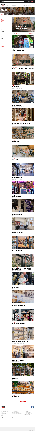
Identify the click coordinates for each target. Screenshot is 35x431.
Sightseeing (2, 419)
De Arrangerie (15, 287)
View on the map (31, 33)
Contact (2, 415)
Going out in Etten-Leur (15, 412)
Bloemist (2, 21)
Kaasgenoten (15, 396)
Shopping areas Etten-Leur (28, 413)
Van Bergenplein (3, 26)
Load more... (23, 401)
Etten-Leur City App (3, 413)
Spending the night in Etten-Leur (17, 413)
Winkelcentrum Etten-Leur (4, 27)
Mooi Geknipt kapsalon (17, 232)
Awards (2, 414)
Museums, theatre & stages (5, 420)
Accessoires (2, 19)
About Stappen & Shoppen (4, 411)
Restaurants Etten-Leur (15, 411)
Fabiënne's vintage (16, 196)
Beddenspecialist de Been (18, 305)
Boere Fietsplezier (16, 105)
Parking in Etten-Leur (27, 414)
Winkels (2, 14)
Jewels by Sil (15, 159)
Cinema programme (15, 420)
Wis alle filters (3, 46)
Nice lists (25, 421)
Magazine (2, 412)
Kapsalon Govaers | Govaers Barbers (21, 269)
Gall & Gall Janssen (17, 250)
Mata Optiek (15, 378)
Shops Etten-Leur (26, 411)
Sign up (29, 1)
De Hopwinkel (15, 87)
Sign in (25, 1)
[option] (23, 24)
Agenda (13, 417)
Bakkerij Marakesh (17, 214)
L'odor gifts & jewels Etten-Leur (20, 342)
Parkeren (13, 14)
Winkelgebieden (7, 14)
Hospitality (14, 409)
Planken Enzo (15, 141)
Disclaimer (22, 429)
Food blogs (25, 420)
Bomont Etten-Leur (17, 178)
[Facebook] (32, 407)
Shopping (25, 409)
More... (2, 22)
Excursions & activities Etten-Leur (5, 421)
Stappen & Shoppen (4, 409)
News (25, 417)
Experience (2, 417)
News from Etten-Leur (27, 419)
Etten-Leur (26, 429)
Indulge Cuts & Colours (18, 360)
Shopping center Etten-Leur (28, 412)
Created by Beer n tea (31, 430)
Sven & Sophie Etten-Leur (18, 323)
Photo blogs (26, 423)
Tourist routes (3, 422)
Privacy (11, 429)
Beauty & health (3, 20)
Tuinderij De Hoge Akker (18, 50)
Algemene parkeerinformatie (21, 14)
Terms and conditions (17, 429)
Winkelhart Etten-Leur (4, 28)
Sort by (13, 33)
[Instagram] (33, 407)
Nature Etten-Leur (3, 423)
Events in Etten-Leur (15, 419)
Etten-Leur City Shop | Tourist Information (23, 68)
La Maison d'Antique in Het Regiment (21, 123)
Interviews (25, 422)
